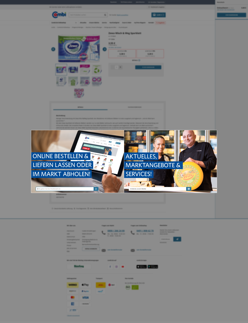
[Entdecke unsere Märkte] (188, 189)
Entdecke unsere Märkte (138, 189)
